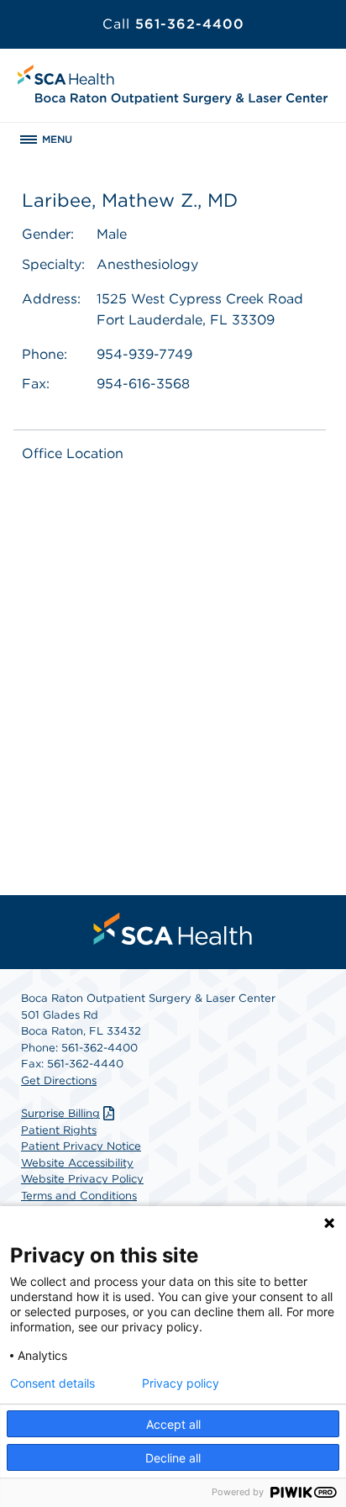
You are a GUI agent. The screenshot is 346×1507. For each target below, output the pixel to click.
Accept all (173, 1424)
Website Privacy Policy (82, 1178)
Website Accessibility (77, 1163)
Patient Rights (59, 1130)
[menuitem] (173, 928)
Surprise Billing (60, 1113)
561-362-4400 (173, 24)
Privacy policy (180, 1383)
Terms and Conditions (79, 1195)
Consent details (52, 1383)
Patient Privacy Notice (81, 1146)
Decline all (173, 1458)
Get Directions (59, 1080)
